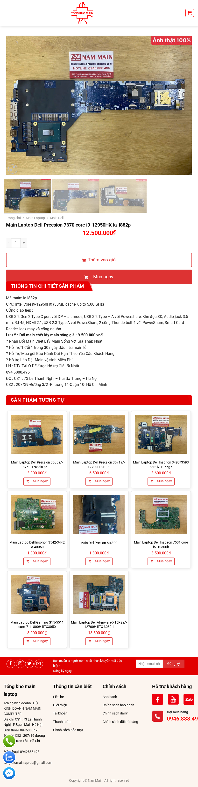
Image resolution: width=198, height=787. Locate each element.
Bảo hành (110, 697)
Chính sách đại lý (115, 713)
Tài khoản (60, 713)
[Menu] (6, 13)
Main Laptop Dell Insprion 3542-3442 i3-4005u (37, 544)
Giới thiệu (60, 705)
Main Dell (57, 218)
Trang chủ (13, 218)
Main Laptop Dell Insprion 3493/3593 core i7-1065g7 (161, 464)
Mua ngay (40, 481)
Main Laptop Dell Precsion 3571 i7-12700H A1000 (99, 464)
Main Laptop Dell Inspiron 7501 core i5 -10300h (161, 544)
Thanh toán (62, 722)
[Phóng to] (12, 169)
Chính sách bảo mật (68, 730)
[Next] (181, 105)
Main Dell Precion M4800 (98, 543)
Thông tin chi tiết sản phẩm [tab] (47, 286)
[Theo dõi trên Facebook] (11, 664)
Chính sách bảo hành (118, 705)
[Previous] (16, 105)
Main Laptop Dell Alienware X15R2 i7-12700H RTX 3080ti (99, 624)
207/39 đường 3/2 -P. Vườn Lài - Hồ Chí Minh (24, 741)
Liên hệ (58, 697)
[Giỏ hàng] (189, 13)
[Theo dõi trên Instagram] (20, 664)
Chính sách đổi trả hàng (120, 722)
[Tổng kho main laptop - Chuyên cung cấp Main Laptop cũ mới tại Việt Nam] (82, 12)
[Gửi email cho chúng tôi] (39, 664)
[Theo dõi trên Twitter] (29, 664)
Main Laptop (35, 218)
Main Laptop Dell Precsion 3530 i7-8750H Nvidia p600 (37, 464)
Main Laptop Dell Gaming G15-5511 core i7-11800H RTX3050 (37, 624)
